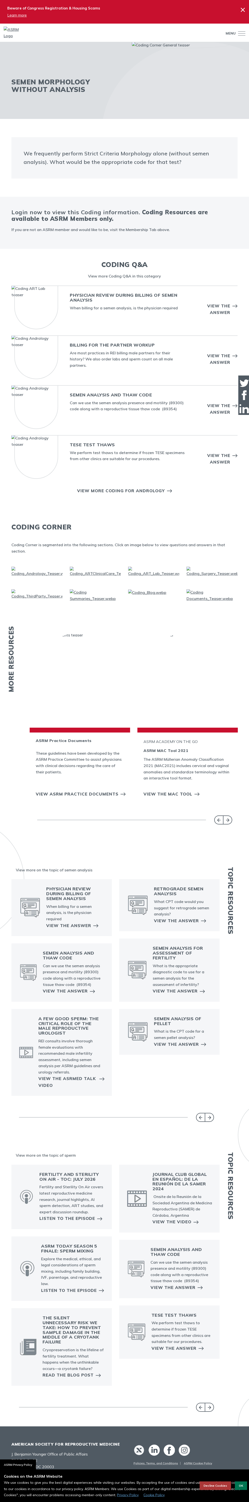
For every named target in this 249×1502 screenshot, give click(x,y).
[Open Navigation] (240, 33)
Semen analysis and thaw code (111, 395)
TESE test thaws (92, 444)
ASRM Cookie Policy (198, 1463)
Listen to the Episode (67, 1218)
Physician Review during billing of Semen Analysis (123, 297)
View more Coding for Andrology (121, 490)
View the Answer (218, 309)
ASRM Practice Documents (64, 740)
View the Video (171, 1221)
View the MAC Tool (167, 793)
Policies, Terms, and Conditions (155, 1463)
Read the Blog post (68, 1374)
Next (227, 819)
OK (241, 1485)
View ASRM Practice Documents (77, 793)
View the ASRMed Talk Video (67, 1082)
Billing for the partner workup (112, 345)
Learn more (17, 15)
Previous (218, 819)
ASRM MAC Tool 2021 (165, 750)
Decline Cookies (215, 1485)
